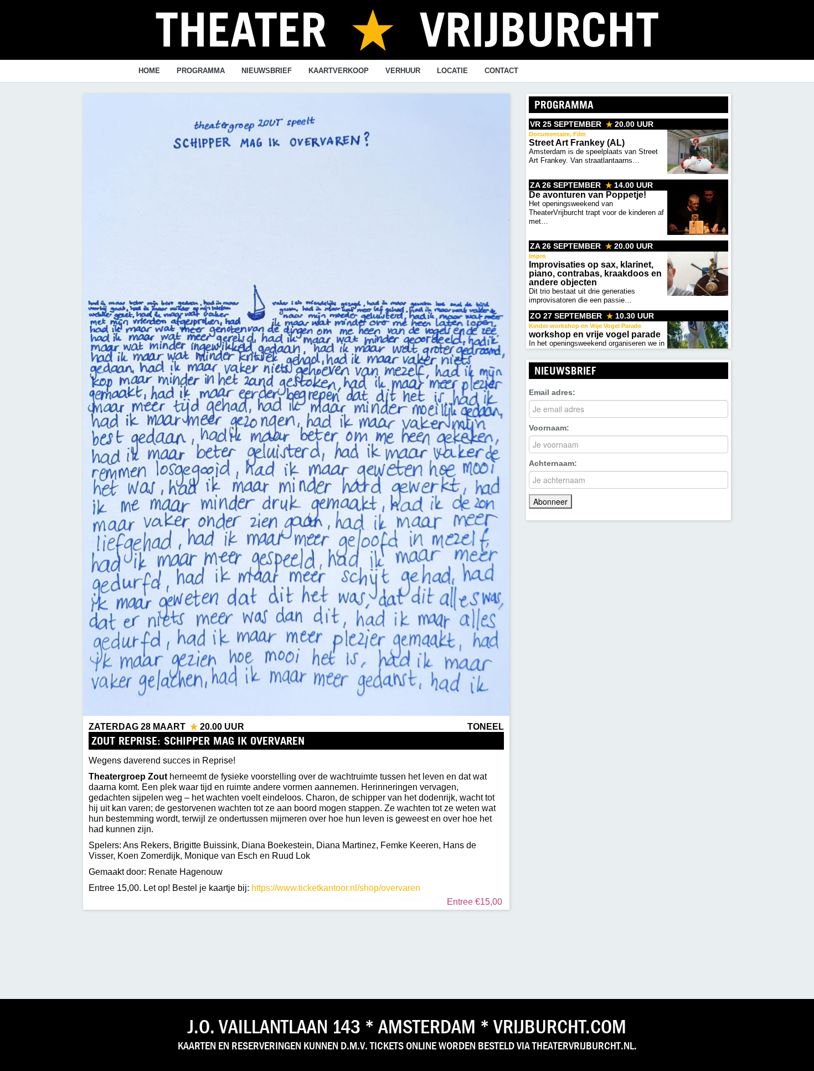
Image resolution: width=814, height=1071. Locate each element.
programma (201, 70)
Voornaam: (549, 427)
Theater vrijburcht (407, 29)
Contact (501, 70)
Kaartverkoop (338, 70)
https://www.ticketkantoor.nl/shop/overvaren (335, 888)
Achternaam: (553, 463)
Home (149, 70)
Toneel (485, 726)
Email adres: (552, 392)
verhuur (402, 70)
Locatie (452, 70)
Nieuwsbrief (266, 70)
